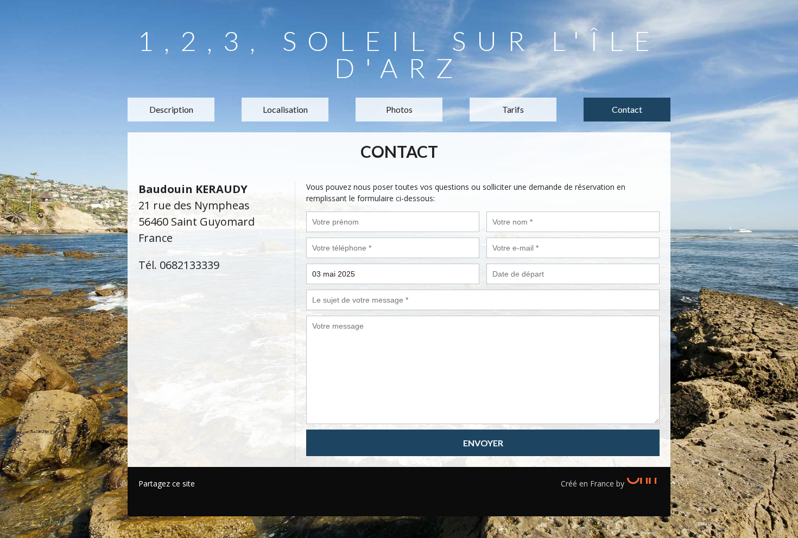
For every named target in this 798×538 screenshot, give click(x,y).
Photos (399, 109)
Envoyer (483, 443)
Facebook (146, 497)
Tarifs (513, 109)
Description (171, 109)
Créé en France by (593, 483)
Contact (627, 109)
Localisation (285, 109)
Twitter (163, 497)
